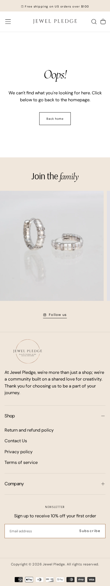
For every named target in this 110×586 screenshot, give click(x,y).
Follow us (58, 314)
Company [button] (14, 484)
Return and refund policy (29, 430)
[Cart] (103, 21)
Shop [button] (10, 416)
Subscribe (89, 531)
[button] (8, 21)
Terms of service (21, 462)
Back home (55, 119)
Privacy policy (19, 452)
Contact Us (16, 441)
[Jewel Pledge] (28, 351)
